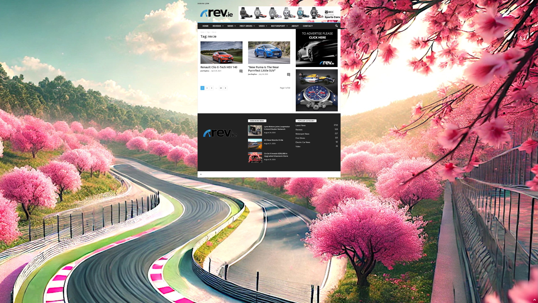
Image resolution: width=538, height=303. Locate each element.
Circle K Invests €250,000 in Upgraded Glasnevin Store (276, 154)
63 (221, 88)
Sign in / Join (203, 3)
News (230, 26)
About (295, 26)
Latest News (301, 125)
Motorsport (278, 26)
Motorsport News (302, 134)
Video (262, 26)
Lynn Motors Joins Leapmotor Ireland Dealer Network (277, 127)
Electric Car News (303, 142)
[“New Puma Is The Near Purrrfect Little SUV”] (269, 52)
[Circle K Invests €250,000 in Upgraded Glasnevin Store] (255, 157)
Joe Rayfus (204, 71)
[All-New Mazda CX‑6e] (255, 144)
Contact (308, 26)
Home (205, 26)
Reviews (217, 26)
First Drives (246, 26)
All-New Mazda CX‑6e (273, 140)
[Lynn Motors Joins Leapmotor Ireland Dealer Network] (255, 130)
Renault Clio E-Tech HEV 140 (218, 67)
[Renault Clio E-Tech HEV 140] (221, 52)
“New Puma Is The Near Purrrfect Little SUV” (263, 68)
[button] (336, 26)
